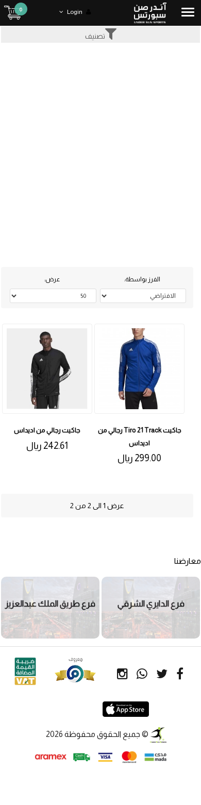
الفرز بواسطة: (142, 279)
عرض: (52, 279)
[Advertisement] (100, 148)
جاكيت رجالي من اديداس (47, 430)
